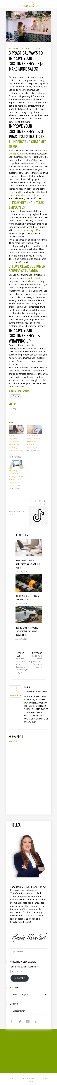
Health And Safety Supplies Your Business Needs (35, 661)
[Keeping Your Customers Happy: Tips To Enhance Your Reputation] (16, 464)
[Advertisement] (31, 1050)
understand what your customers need (28, 195)
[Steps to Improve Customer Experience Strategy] (16, 429)
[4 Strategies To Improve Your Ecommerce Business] (34, 429)
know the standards (34, 278)
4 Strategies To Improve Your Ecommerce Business (34, 440)
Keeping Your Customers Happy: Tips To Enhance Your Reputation (16, 476)
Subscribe (19, 978)
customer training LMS (27, 230)
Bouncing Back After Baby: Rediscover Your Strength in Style (22, 665)
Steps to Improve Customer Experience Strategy (14, 441)
